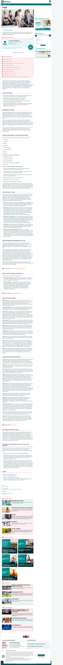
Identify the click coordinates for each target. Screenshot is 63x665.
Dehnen (8, 405)
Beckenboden (27, 411)
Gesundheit (5, 4)
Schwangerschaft (22, 395)
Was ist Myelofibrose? (39, 43)
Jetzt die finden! (42, 52)
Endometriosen (12, 394)
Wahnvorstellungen (38, 40)
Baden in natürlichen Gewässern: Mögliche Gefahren (21, 585)
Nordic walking (16, 528)
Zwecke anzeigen (41, 657)
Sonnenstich (15, 599)
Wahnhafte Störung (38, 39)
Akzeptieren (41, 655)
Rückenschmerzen (29, 233)
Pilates (23, 375)
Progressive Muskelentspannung (16, 293)
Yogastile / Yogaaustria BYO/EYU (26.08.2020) (11, 477)
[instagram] (26, 637)
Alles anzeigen (43, 45)
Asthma (4, 202)
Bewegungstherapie (17, 500)
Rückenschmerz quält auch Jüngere (22, 507)
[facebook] (24, 637)
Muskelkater (25, 123)
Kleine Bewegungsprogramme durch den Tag (9, 565)
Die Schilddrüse (16, 625)
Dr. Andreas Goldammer (14, 40)
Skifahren (14, 521)
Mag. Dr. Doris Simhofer (5, 486)
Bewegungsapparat (10, 124)
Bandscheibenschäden (19, 456)
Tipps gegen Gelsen (17, 592)
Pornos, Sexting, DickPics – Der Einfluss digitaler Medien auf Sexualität (20, 610)
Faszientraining (13, 424)
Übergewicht (4, 84)
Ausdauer (18, 301)
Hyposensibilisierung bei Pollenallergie (35, 646)
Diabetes (30, 216)
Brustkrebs (8, 394)
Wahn (36, 37)
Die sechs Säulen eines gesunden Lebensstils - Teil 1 (9, 579)
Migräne (29, 84)
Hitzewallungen (30, 387)
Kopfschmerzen (30, 225)
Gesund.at (34, 663)
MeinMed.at (19, 663)
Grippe (8, 453)
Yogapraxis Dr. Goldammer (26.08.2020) (10, 474)
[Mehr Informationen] (22, 52)
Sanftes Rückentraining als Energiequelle (18, 268)
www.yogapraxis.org (12, 44)
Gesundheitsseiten (15, 642)
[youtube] (28, 637)
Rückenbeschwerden (22, 84)
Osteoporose (21, 394)
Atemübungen (21, 277)
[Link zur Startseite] (6, 1)
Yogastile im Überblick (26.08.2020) (9, 475)
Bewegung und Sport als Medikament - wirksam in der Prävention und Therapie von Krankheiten (9, 551)
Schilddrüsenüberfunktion (19, 618)
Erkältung (5, 453)
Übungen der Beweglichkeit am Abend (25, 550)
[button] (3, 656)
